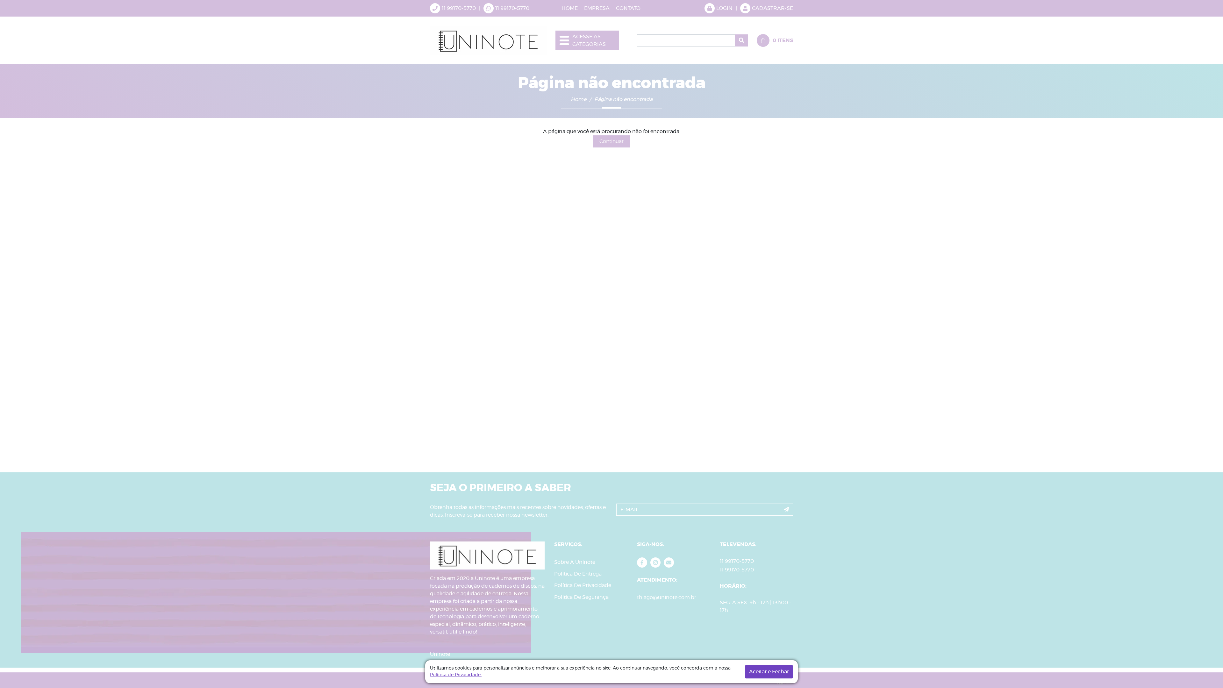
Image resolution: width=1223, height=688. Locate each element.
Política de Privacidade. (456, 675)
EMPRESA (597, 8)
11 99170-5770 (512, 8)
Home (578, 99)
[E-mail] (669, 562)
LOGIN (724, 8)
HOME (569, 8)
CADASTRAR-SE (772, 8)
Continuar (611, 141)
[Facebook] (642, 562)
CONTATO (628, 8)
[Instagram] (655, 562)
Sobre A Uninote (574, 562)
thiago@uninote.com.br (666, 597)
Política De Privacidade (582, 585)
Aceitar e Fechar (769, 671)
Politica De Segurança (581, 597)
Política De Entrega (578, 574)
